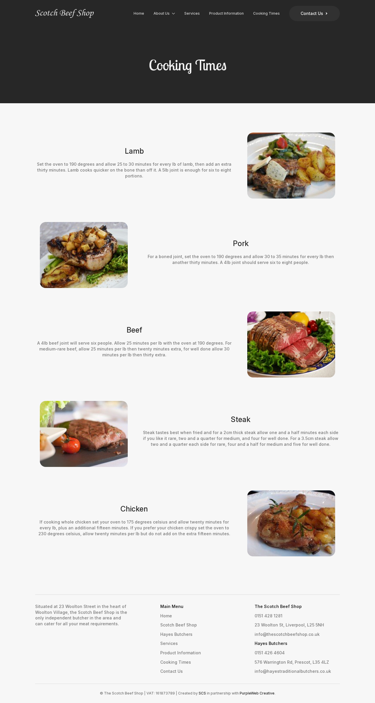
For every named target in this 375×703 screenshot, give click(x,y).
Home (139, 13)
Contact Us (171, 671)
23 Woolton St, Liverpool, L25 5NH (289, 624)
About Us (162, 13)
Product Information (226, 13)
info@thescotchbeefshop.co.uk (287, 634)
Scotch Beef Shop (178, 624)
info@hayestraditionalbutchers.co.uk (293, 671)
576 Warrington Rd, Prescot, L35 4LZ (292, 662)
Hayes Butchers (176, 634)
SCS (202, 693)
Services (192, 13)
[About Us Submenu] (175, 13)
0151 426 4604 (270, 652)
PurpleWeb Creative (257, 693)
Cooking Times (266, 13)
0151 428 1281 (268, 615)
